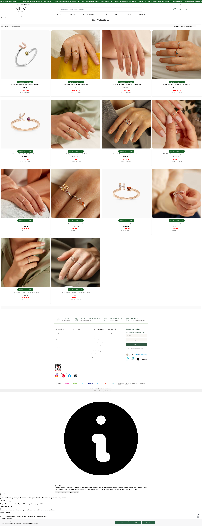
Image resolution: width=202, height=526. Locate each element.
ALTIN (59, 15)
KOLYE (129, 15)
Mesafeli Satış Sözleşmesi (97, 345)
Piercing (57, 333)
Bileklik (57, 345)
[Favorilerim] (174, 9)
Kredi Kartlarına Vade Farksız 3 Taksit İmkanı (102, 1)
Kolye (56, 342)
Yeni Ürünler (111, 336)
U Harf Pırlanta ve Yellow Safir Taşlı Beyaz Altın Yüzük (25, 84)
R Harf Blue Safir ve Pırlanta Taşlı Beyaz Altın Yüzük (25, 292)
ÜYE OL (136, 344)
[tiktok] (76, 376)
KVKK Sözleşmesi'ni (132, 348)
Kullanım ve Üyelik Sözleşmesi (98, 342)
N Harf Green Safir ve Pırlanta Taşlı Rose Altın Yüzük (176, 84)
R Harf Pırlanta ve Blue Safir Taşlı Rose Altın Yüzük (76, 84)
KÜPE (105, 15)
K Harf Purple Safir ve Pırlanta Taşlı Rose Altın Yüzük (25, 154)
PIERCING (72, 15)
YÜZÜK (117, 15)
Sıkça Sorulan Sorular (96, 357)
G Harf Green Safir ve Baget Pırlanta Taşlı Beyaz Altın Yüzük (126, 84)
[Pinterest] (63, 376)
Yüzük (56, 336)
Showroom (75, 339)
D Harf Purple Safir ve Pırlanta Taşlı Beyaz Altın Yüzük (177, 223)
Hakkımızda (75, 336)
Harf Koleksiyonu (59, 348)
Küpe (56, 339)
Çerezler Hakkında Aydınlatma (98, 351)
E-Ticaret (96, 390)
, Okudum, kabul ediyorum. (135, 348)
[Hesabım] (180, 9)
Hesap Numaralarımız (96, 333)
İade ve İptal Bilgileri (95, 339)
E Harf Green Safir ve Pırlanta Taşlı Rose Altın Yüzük (176, 154)
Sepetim (110, 339)
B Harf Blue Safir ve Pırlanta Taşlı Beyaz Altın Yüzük (126, 154)
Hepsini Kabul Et (73, 492)
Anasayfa (4, 17)
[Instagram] (57, 376)
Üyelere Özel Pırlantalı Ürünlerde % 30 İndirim (43, 1)
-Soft (92, 390)
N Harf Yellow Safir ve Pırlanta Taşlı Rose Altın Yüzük (25, 223)
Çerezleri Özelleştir (61, 492)
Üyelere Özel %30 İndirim (25, 82)
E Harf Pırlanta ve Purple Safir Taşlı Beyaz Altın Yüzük (76, 292)
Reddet (74, 489)
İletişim (74, 333)
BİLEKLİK (142, 15)
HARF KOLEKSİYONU (89, 15)
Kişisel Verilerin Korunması (97, 348)
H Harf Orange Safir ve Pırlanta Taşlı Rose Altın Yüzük (126, 223)
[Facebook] (69, 376)
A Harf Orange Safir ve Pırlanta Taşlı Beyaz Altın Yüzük (76, 223)
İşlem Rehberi (94, 354)
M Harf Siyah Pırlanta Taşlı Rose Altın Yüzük (76, 154)
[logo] (20, 9)
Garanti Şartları (94, 336)
